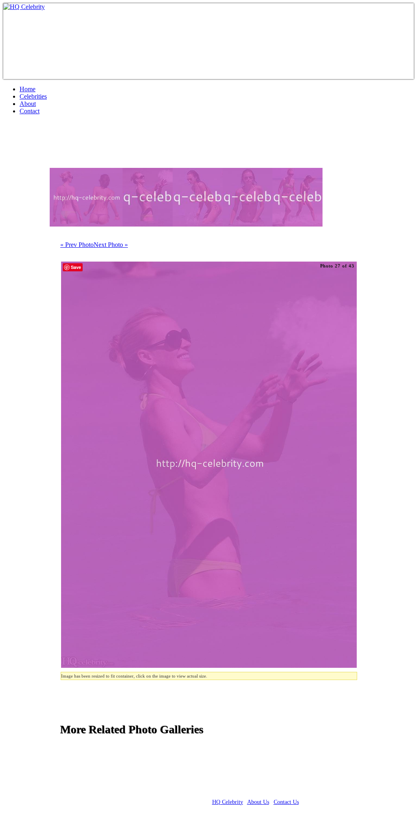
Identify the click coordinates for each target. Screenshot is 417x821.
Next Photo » (111, 244)
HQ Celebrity (227, 802)
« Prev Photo (77, 244)
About (28, 103)
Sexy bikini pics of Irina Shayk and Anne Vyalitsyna (147, 144)
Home (27, 89)
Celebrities (33, 96)
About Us (258, 802)
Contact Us (286, 802)
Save (76, 267)
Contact (30, 111)
